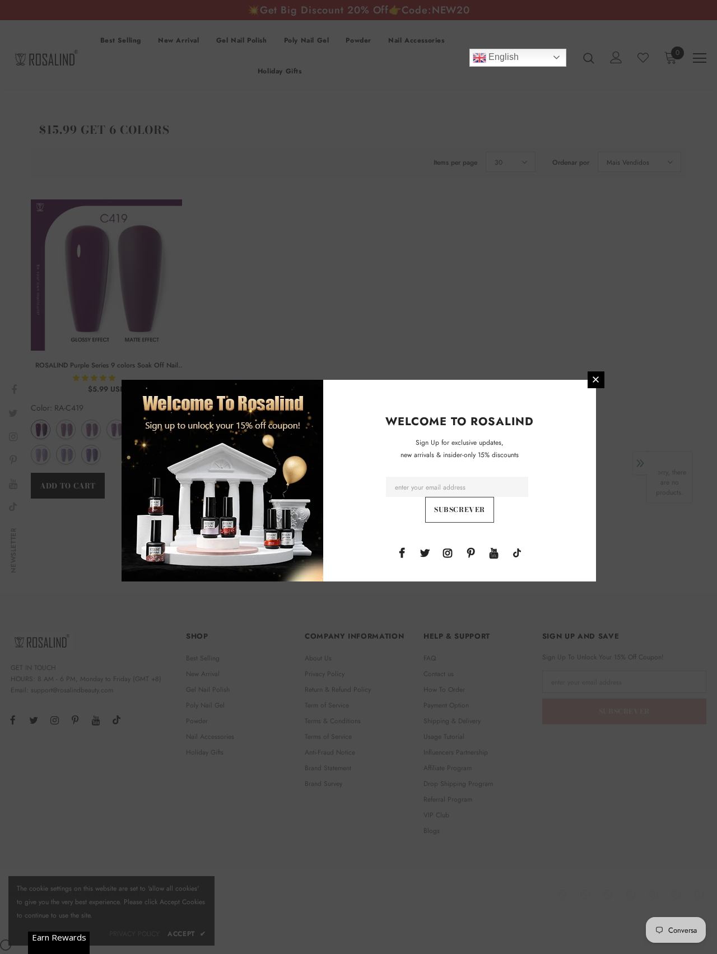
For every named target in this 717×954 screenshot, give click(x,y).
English (502, 57)
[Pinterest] (471, 552)
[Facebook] (401, 552)
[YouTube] (494, 552)
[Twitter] (424, 552)
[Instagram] (447, 552)
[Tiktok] (517, 552)
